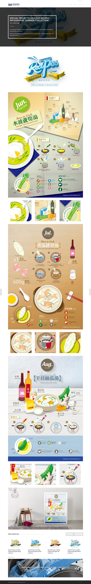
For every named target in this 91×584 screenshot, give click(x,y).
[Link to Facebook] (82, 1)
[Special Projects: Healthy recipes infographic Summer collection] (35, 543)
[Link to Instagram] (78, 1)
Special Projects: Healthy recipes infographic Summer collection (35, 551)
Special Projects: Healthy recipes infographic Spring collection (14, 551)
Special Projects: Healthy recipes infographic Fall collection (54, 551)
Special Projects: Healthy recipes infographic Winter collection (74, 551)
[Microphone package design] (90, 292)
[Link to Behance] (80, 1)
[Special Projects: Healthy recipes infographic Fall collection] (55, 543)
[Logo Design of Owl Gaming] (1, 292)
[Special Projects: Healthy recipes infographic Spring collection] (15, 543)
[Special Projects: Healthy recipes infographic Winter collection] (75, 543)
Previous (11, 568)
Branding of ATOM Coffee (45, 567)
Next (80, 568)
